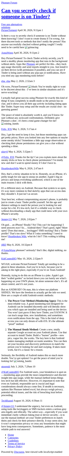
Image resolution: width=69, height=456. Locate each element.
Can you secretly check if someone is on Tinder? (28, 13)
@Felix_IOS (7, 157)
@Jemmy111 (7, 406)
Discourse (19, 452)
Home (11, 434)
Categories (13, 437)
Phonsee (30, 64)
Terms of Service (16, 443)
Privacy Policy (15, 446)
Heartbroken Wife (17, 236)
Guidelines (13, 440)
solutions (5, 27)
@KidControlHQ (10, 372)
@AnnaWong (8, 250)
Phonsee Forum (9, 2)
